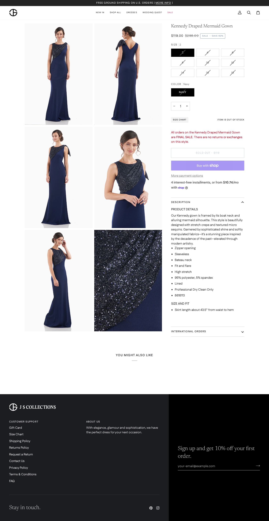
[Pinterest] (151, 508)
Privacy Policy (18, 468)
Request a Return (21, 454)
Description (180, 202)
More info (163, 3)
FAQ (12, 481)
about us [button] (93, 422)
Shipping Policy (19, 441)
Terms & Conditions (22, 474)
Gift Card (15, 428)
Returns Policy (19, 448)
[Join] (257, 466)
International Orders (188, 331)
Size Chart (16, 434)
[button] (115, 12)
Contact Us (17, 461)
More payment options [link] (187, 176)
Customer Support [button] (23, 422)
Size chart (179, 119)
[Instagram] (158, 508)
